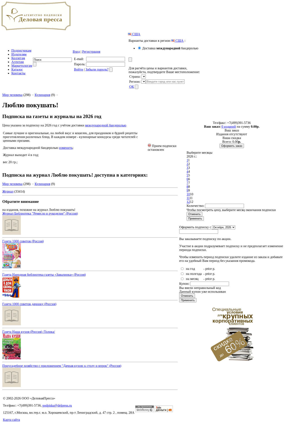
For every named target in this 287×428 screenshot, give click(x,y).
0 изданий (228, 126)
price (208, 268)
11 (188, 198)
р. (214, 268)
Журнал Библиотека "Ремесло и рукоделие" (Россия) (40, 213)
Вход (76, 51)
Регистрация (91, 51)
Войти (78, 69)
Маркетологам (21, 65)
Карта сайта (11, 419)
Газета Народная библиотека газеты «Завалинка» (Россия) (44, 274)
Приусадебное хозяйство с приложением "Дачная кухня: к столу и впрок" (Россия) (61, 366)
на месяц (192, 279)
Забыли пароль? (97, 69)
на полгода (194, 274)
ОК (131, 86)
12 (188, 201)
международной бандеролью (105, 125)
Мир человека (12, 95)
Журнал (7, 191)
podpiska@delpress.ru (57, 405)
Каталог (17, 69)
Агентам (17, 62)
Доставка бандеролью (170, 48)
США (135, 34)
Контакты (18, 73)
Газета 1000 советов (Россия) (23, 241)
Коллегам (18, 58)
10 (188, 194)
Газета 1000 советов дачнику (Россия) (29, 304)
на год (190, 268)
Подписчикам (21, 50)
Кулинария (42, 95)
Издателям (18, 54)
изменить (65, 148)
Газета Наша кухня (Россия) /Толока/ (28, 331)
